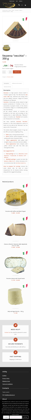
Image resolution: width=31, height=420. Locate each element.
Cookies (4, 375)
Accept (6, 417)
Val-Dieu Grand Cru (21, 163)
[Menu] (22, 5)
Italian (12, 76)
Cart (17, 1)
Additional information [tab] (17, 83)
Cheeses (8, 76)
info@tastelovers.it (10, 395)
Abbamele (21, 153)
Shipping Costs (6, 381)
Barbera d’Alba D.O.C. (9, 161)
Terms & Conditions (7, 384)
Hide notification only (16, 417)
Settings (25, 417)
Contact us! (7, 332)
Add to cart (17, 72)
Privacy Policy (5, 378)
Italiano (20, 1)
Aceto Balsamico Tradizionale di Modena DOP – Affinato (15, 155)
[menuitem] (18, 5)
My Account (12, 1)
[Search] (18, 5)
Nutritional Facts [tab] (7, 86)
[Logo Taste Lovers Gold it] (12, 5)
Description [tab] (6, 83)
